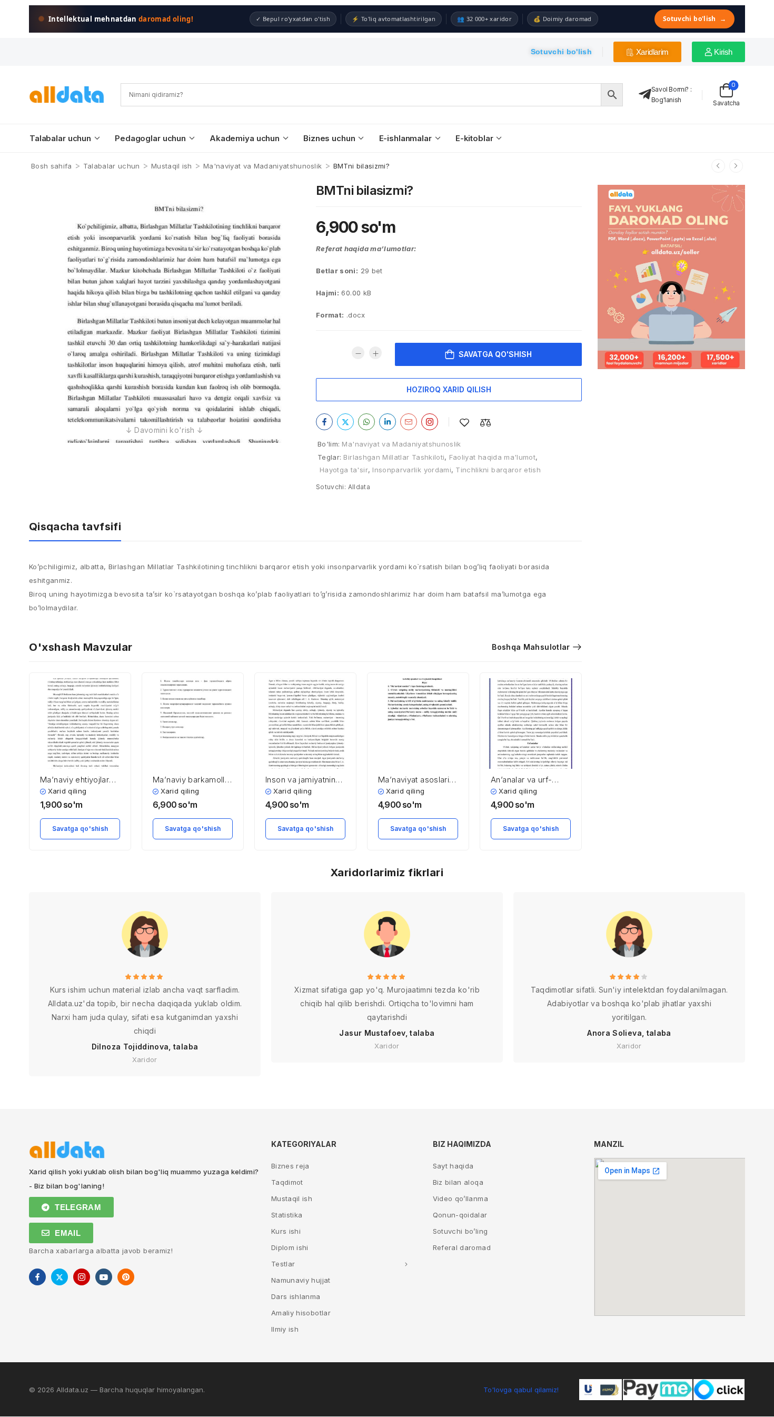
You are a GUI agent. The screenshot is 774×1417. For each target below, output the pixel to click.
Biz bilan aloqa (458, 1182)
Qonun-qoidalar (460, 1215)
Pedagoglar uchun (150, 138)
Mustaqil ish (171, 166)
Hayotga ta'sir (344, 469)
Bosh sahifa (51, 166)
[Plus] (375, 352)
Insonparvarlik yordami (411, 469)
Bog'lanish (666, 100)
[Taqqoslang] (485, 422)
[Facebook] (324, 421)
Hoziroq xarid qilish (448, 389)
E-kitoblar (474, 138)
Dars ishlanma (296, 1296)
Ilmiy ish (285, 1329)
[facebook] (37, 1277)
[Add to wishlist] (464, 423)
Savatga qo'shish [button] (80, 829)
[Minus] (358, 352)
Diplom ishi (290, 1247)
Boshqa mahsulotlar (531, 646)
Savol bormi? (670, 89)
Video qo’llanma (460, 1198)
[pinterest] (125, 1277)
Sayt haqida (453, 1166)
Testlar (283, 1264)
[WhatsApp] (366, 421)
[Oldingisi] (718, 166)
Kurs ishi (286, 1231)
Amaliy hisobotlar (301, 1313)
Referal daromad (462, 1247)
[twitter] (59, 1277)
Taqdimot (287, 1182)
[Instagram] (429, 421)
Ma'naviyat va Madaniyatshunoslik (262, 166)
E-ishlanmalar (405, 138)
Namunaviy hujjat (301, 1280)
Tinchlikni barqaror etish (498, 469)
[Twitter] (345, 421)
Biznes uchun (329, 138)
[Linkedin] (387, 421)
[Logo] (67, 94)
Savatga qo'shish (495, 354)
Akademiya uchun (245, 138)
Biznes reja (290, 1166)
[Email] (408, 421)
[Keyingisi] (736, 166)
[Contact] (645, 94)
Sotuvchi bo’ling (460, 1231)
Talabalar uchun (60, 138)
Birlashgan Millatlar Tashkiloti (393, 457)
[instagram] (81, 1277)
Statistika (287, 1215)
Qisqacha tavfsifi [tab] (75, 526)
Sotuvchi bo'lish (694, 18)
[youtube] (103, 1277)
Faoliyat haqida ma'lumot (492, 457)
